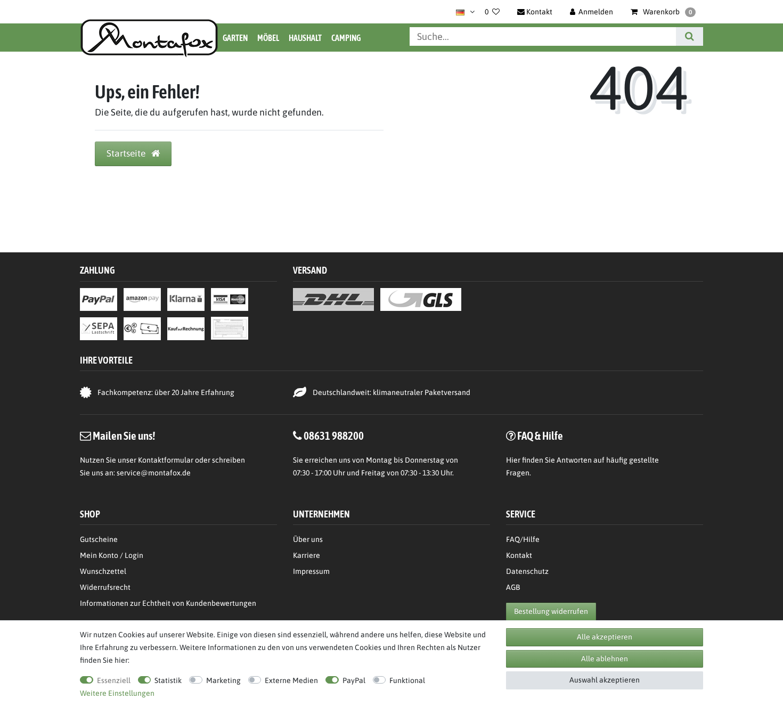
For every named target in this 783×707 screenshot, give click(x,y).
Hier (513, 460)
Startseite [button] (127, 153)
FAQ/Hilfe (523, 539)
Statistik (168, 680)
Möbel (268, 38)
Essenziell (113, 680)
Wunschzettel (103, 571)
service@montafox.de (154, 472)
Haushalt (305, 38)
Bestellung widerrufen (551, 611)
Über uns (308, 539)
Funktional (407, 680)
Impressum (311, 571)
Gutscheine (99, 539)
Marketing (223, 680)
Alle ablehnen (604, 658)
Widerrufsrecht (105, 587)
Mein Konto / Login (111, 555)
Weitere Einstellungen (117, 693)
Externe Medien (291, 680)
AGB (513, 587)
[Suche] (689, 36)
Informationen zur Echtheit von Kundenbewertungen (168, 603)
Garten (235, 38)
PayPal (353, 680)
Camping (346, 38)
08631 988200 (334, 435)
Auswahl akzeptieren (604, 680)
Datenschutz (527, 571)
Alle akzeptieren (604, 636)
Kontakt (519, 555)
